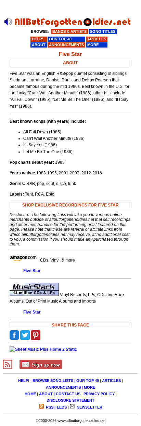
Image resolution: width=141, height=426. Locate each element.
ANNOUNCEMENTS (63, 387)
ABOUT (46, 394)
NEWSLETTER (89, 407)
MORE (89, 387)
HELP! (23, 380)
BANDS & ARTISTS (69, 31)
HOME (30, 394)
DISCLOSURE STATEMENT (70, 400)
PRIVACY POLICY (99, 394)
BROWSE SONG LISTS (53, 380)
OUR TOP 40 (87, 380)
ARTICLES (111, 380)
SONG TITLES (102, 31)
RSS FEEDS (56, 407)
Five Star (32, 270)
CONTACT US (68, 394)
